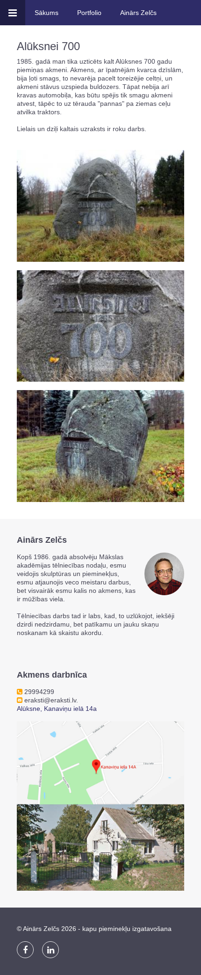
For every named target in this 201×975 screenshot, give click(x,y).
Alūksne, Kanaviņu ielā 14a (57, 708)
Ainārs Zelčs (138, 12)
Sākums (46, 12)
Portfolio (89, 12)
